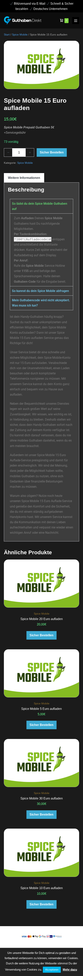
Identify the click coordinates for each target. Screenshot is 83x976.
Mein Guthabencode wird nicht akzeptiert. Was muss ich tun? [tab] (41, 302)
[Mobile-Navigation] (75, 20)
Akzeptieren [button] (51, 969)
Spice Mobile (20, 34)
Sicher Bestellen (52, 152)
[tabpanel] (41, 249)
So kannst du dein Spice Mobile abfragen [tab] (40, 291)
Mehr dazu (70, 969)
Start (7, 34)
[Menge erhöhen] (30, 152)
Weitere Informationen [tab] (24, 177)
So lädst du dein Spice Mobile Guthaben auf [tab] (39, 206)
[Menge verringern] (8, 152)
